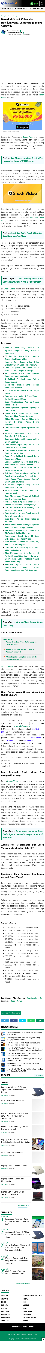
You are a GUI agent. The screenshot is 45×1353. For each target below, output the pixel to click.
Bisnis (3, 1302)
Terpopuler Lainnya (23, 1283)
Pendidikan (27, 1314)
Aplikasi (10, 9)
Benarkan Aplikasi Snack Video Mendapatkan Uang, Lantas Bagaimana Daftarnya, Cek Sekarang (22, 567)
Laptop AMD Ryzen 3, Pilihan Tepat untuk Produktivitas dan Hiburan (14, 1089)
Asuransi (36, 9)
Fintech (4, 1308)
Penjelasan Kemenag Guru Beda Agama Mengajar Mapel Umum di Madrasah (23, 834)
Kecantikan (27, 1311)
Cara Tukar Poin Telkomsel (12, 1100)
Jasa (35, 1334)
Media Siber (11, 1334)
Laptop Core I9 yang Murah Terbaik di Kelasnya (12, 1193)
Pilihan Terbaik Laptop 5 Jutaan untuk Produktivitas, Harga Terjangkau (14, 1116)
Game (25, 1308)
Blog (24, 1302)
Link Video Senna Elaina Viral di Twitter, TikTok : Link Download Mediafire (17, 1247)
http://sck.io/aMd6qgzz (22, 726)
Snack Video (28, 137)
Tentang (30, 1334)
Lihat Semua (22, 1205)
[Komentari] (40, 1020)
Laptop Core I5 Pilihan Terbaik (14, 1166)
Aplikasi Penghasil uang (23, 9)
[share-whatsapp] (31, 1020)
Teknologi (5, 1320)
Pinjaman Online (29, 1317)
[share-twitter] (22, 1020)
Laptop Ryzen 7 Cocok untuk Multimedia (13, 1180)
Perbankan (5, 1317)
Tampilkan (39, 1075)
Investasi (5, 1311)
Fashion (26, 1305)
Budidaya (4, 1305)
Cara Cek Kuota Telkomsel (12, 1153)
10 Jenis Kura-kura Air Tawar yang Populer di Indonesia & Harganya (17, 1260)
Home (4, 9)
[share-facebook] (14, 1020)
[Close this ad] (43, 1339)
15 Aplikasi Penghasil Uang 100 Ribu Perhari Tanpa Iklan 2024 (17, 1221)
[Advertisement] (22, 59)
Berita (25, 1299)
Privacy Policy (21, 1334)
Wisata (25, 1320)
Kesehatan (5, 1314)
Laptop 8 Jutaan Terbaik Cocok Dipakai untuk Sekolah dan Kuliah (15, 1140)
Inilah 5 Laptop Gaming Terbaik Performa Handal (14, 1127)
